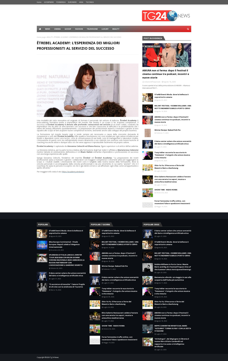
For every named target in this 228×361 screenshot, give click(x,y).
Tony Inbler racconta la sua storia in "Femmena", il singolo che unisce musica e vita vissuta (172, 155)
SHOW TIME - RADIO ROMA (166, 189)
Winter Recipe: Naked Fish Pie (167, 130)
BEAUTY (50, 37)
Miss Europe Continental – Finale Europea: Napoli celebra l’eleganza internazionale (64, 244)
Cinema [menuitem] (57, 29)
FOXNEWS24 (60, 2)
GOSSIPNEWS (49, 2)
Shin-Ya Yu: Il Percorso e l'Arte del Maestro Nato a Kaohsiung (169, 166)
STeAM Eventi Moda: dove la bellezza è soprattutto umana (172, 95)
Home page (41, 37)
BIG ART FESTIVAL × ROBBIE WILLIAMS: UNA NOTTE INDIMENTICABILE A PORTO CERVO (173, 107)
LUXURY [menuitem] (105, 29)
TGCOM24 (90, 2)
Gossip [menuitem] (68, 29)
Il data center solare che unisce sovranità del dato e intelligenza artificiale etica (173, 142)
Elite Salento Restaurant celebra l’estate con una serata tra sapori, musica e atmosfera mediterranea (173, 179)
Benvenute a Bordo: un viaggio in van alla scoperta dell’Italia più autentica (173, 278)
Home (39, 2)
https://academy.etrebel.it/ (73, 171)
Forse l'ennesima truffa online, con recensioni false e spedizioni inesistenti (172, 202)
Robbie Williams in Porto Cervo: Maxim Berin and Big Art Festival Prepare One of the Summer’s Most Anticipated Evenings (173, 267)
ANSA (81, 2)
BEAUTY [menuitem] (115, 29)
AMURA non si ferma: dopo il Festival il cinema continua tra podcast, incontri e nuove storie (165, 74)
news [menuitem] (47, 29)
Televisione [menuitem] (92, 29)
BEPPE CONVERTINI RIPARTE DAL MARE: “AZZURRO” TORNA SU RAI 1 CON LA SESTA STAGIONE (173, 328)
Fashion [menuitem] (79, 29)
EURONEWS (72, 2)
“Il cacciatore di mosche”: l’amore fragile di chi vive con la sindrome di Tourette (67, 285)
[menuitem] (40, 29)
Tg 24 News (54, 357)
